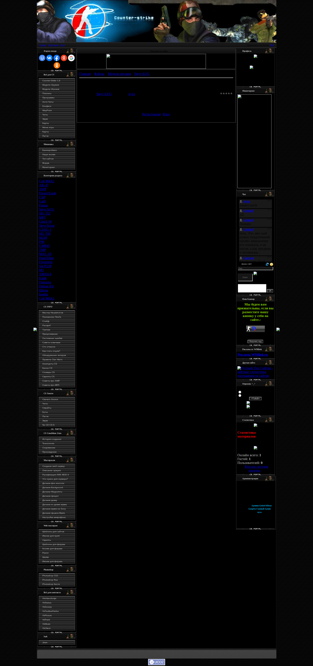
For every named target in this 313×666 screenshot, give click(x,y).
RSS (272, 45)
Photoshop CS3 (50, 575)
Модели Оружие (50, 85)
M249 (43, 238)
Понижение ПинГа (51, 317)
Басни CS (47, 368)
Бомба (43, 294)
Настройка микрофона (54, 517)
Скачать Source (50, 399)
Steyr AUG (46, 209)
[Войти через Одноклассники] (57, 65)
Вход (62, 45)
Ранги (45, 553)
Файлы (99, 74)
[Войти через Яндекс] (64, 58)
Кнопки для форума (52, 548)
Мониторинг (48, 167)
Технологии (48, 443)
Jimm (44, 642)
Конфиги (46, 106)
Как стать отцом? (51, 351)
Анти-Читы (47, 102)
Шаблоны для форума (53, 544)
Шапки (45, 557)
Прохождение (49, 452)
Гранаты (45, 282)
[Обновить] (267, 264)
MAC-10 (45, 254)
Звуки (45, 119)
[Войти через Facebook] (56, 58)
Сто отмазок (48, 347)
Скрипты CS (48, 376)
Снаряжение (48, 447)
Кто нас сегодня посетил (256, 468)
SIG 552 (44, 213)
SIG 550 (44, 233)
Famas (43, 205)
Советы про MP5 (50, 385)
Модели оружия (119, 74)
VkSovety (47, 607)
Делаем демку (49, 500)
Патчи (45, 136)
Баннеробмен (49, 150)
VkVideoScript (49, 598)
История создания (51, 439)
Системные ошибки (52, 338)
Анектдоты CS (49, 364)
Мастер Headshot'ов (52, 312)
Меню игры (48, 127)
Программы (48, 97)
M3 (41, 270)
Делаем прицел (50, 496)
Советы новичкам (51, 342)
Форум (45, 163)
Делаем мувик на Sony (54, 509)
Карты (45, 123)
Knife (43, 278)
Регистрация (53, 45)
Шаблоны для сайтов (53, 531)
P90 (41, 242)
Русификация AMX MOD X (55, 475)
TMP (42, 250)
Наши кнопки (48, 154)
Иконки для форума (52, 561)
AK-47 (44, 185)
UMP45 (44, 246)
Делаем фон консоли (53, 483)
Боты (45, 412)
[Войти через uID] (42, 58)
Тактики (46, 330)
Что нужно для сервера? (55, 479)
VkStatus (46, 602)
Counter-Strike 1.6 (51, 80)
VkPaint (46, 620)
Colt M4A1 (47, 181)
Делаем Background (52, 487)
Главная (42, 45)
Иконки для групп (51, 536)
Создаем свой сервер (53, 466)
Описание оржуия (51, 470)
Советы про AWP (51, 381)
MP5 (42, 217)
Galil (42, 201)
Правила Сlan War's (52, 359)
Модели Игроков (50, 89)
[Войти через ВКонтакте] (49, 58)
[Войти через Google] (71, 58)
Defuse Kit (46, 286)
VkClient (46, 628)
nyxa (131, 94)
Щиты (43, 290)
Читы (45, 114)
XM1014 (45, 274)
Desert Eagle (47, 193)
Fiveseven (46, 262)
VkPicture (47, 615)
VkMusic (46, 624)
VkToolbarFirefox (50, 611)
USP (42, 197)
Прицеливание (50, 334)
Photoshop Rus (50, 580)
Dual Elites (46, 258)
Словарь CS (48, 372)
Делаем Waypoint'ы (52, 492)
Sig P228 (45, 266)
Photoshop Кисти (51, 584)
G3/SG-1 (45, 229)
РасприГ (46, 325)
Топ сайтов (47, 159)
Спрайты (46, 408)
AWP (42, 189)
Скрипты (46, 540)
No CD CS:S (48, 425)
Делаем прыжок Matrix (53, 513)
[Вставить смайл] (271, 264)
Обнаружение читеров (54, 355)
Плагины (46, 93)
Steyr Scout (47, 225)
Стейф (45, 321)
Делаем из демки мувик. (54, 504)
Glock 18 (45, 221)
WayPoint (47, 110)
